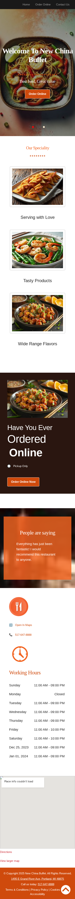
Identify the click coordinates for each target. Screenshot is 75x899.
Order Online (43, 4)
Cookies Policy (59, 889)
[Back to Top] (65, 889)
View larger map (9, 860)
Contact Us (63, 4)
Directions (6, 851)
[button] (33, 127)
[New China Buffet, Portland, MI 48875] (37, 812)
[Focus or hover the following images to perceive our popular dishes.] (37, 189)
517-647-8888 (23, 634)
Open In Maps (23, 624)
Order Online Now (23, 481)
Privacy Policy (39, 889)
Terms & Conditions (17, 889)
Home (26, 4)
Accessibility (37, 894)
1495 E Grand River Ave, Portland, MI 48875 (37, 878)
